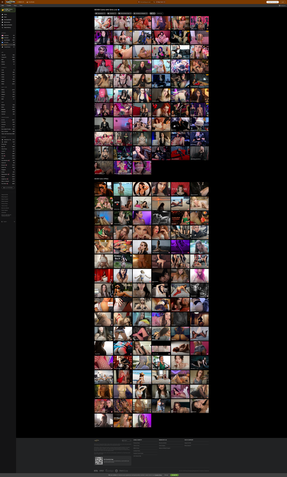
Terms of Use (4, 205)
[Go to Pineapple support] (116, 470)
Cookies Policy (136, 450)
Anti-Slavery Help (137, 456)
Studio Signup (4, 210)
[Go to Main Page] (10, 2)
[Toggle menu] (2, 2)
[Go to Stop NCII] (123, 471)
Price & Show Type (125, 13)
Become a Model (5, 208)
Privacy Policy (4, 203)
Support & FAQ (4, 194)
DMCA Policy (136, 448)
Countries (112, 13)
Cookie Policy (158, 475)
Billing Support (4, 196)
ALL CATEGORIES (9, 187)
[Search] (154, 2)
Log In (282, 2)
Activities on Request (140, 13)
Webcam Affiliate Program (164, 448)
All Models (3, 212)
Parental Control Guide (138, 453)
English (125, 440)
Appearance (100, 13)
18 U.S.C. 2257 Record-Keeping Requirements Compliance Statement (194, 470)
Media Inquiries (4, 201)
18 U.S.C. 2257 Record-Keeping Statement (6, 215)
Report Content (4, 199)
